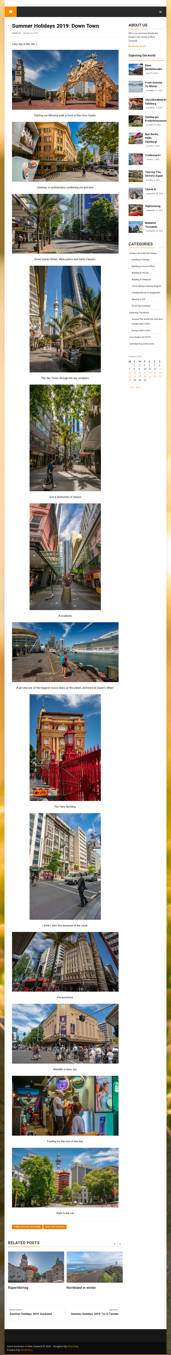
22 (135, 376)
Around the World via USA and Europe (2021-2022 (147, 321)
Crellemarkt (152, 155)
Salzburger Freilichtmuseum (154, 119)
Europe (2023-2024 (141, 330)
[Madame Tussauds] (136, 227)
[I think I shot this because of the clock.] (65, 866)
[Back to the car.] (65, 1178)
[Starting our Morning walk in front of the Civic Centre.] (65, 80)
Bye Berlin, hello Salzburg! (152, 138)
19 (155, 372)
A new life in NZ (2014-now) (27, 1227)
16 (140, 372)
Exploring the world (142, 55)
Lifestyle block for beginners (146, 292)
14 (130, 372)
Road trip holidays (55, 1227)
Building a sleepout (141, 279)
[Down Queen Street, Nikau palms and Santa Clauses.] (65, 224)
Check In (150, 189)
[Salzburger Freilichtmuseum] (136, 121)
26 (155, 376)
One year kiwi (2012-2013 (141, 344)
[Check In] (136, 193)
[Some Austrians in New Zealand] (11, 12)
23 (140, 376)
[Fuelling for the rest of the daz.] (65, 1106)
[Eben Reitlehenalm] (136, 69)
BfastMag (73, 1346)
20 (160, 372)
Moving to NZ (138, 299)
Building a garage (140, 259)
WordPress (27, 1349)
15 (135, 372)
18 (150, 372)
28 (130, 380)
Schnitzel (16, 33)
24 (145, 376)
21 (130, 376)
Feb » (138, 387)
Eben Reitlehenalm (153, 67)
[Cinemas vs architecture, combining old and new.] (65, 152)
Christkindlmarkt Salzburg (154, 101)
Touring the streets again (154, 174)
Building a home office (143, 266)
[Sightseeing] (136, 210)
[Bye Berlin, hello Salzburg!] (136, 138)
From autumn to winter (153, 84)
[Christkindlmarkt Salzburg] (136, 104)
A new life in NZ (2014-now (143, 253)
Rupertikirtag (18, 1288)
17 (145, 372)
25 (150, 376)
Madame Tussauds (151, 224)
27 (160, 376)
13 (160, 369)
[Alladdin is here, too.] (65, 1034)
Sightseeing (152, 206)
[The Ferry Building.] (65, 747)
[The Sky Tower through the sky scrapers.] (65, 319)
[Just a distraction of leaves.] (65, 438)
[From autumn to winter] (136, 87)
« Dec (131, 387)
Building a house (140, 273)
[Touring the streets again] (136, 176)
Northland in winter (81, 1288)
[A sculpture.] (65, 556)
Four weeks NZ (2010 (139, 337)
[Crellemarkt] (136, 159)
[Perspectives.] (65, 962)
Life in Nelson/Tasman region (146, 286)
